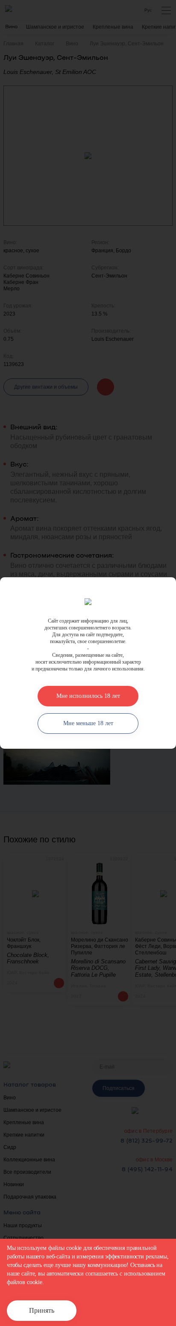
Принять (41, 1310)
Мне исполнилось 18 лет (88, 696)
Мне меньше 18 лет (88, 723)
